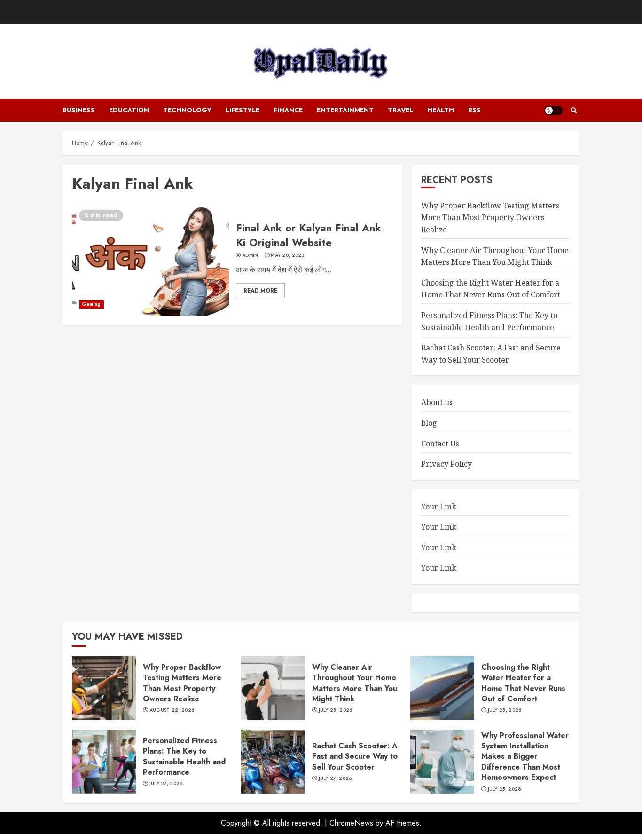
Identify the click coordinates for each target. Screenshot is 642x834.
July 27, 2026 (166, 783)
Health (440, 110)
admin (250, 255)
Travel (400, 110)
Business (79, 110)
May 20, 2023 (288, 255)
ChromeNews (351, 823)
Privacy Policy (446, 464)
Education (129, 110)
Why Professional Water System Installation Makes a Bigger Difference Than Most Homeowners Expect (525, 756)
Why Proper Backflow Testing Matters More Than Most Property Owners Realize (490, 217)
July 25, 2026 (504, 789)
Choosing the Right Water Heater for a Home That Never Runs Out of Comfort (490, 289)
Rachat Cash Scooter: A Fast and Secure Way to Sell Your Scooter (355, 756)
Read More (260, 290)
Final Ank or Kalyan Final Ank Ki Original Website (308, 235)
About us (437, 402)
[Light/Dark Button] (553, 110)
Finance (288, 110)
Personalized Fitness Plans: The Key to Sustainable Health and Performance (184, 756)
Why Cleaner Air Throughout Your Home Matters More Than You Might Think (354, 683)
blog (429, 423)
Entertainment (345, 110)
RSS (474, 110)
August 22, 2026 (172, 710)
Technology (187, 110)
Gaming (91, 304)
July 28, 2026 (335, 710)
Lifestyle (242, 110)
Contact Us (440, 443)
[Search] (573, 110)
